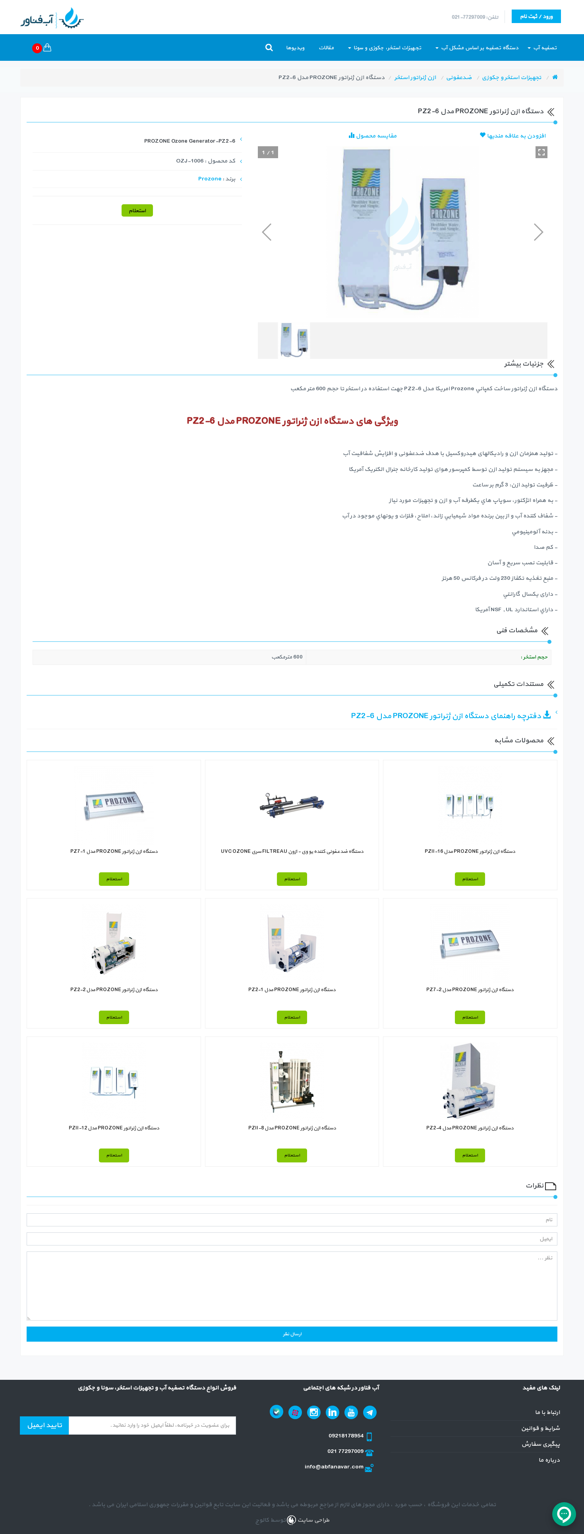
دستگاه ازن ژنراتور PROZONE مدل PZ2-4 (470, 1128)
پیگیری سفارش (540, 1444)
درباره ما (549, 1460)
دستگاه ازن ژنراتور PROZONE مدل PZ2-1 (292, 990)
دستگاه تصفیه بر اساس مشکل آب (478, 48)
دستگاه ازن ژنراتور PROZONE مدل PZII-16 (470, 852)
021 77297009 (346, 1451)
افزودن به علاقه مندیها (515, 136)
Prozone (209, 179)
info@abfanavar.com (335, 1467)
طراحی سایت (312, 1520)
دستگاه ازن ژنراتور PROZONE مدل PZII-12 (114, 1128)
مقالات (326, 48)
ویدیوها (295, 48)
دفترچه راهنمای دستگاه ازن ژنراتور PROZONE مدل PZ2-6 (447, 716)
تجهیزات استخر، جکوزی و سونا (386, 48)
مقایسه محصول (375, 136)
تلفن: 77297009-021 (475, 17)
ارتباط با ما (547, 1412)
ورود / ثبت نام (536, 16)
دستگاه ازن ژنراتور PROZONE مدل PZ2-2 (114, 990)
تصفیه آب (544, 48)
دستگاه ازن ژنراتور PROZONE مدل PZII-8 (292, 1128)
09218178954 (347, 1436)
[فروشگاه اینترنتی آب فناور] (555, 77)
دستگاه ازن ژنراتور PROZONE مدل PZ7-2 (470, 990)
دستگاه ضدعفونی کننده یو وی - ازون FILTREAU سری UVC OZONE (292, 852)
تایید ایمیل (44, 1425)
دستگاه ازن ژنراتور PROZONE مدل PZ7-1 (114, 852)
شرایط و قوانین (540, 1428)
